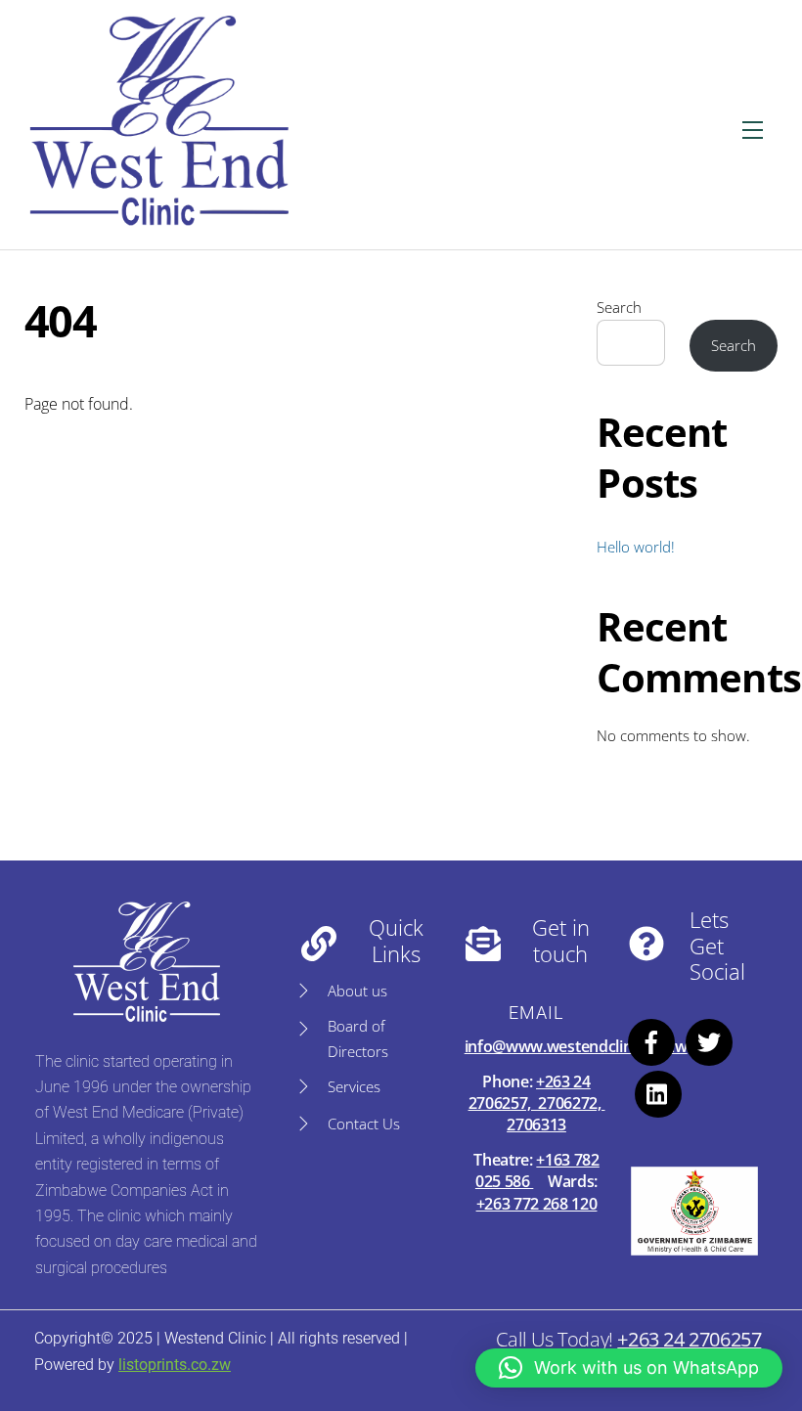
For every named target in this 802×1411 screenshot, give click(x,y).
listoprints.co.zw (174, 1364)
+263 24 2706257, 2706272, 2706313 (536, 1103)
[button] (628, 1368)
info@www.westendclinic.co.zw (576, 1046)
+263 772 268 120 (537, 1203)
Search (619, 307)
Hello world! (636, 546)
